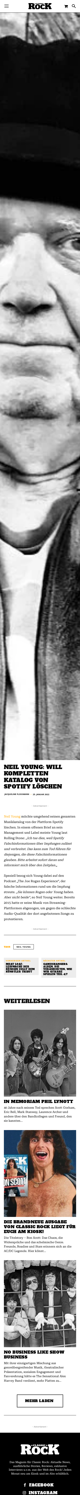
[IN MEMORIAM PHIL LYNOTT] (40, 1053)
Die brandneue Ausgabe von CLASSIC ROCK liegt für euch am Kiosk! (40, 1226)
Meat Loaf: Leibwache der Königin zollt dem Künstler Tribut (20, 968)
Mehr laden (39, 1400)
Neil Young (12, 816)
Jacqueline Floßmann (16, 794)
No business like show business (34, 1354)
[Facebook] (25, 1485)
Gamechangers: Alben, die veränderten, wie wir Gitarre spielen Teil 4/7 (57, 969)
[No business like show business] (40, 1303)
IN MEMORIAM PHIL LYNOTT (38, 1101)
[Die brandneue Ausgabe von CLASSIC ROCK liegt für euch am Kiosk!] (40, 1173)
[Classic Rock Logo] (40, 6)
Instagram (43, 1493)
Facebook (41, 1485)
